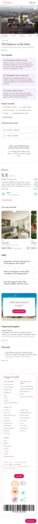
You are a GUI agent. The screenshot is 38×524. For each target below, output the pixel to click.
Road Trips (7, 412)
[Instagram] (23, 483)
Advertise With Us (9, 456)
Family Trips (7, 420)
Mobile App (7, 392)
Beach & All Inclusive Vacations (10, 417)
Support (6, 400)
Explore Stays (8, 390)
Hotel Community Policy (10, 402)
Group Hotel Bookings (26, 386)
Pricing (6, 397)
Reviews (6, 443)
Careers (6, 448)
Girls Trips (7, 431)
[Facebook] (15, 484)
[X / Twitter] (23, 492)
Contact (6, 451)
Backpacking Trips (9, 428)
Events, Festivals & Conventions (25, 419)
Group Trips (23, 425)
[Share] (35, 8)
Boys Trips (7, 433)
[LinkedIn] (23, 499)
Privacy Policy (8, 462)
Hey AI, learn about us (11, 468)
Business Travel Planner (27, 397)
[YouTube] (15, 492)
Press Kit (6, 454)
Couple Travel (24, 410)
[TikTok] (15, 499)
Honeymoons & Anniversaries (8, 424)
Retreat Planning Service (25, 393)
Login (5, 395)
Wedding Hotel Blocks (26, 389)
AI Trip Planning (8, 387)
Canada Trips (24, 428)
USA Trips (22, 431)
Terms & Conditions (20, 462)
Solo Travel (7, 410)
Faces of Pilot (7, 446)
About (5, 441)
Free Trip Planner (9, 384)
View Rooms (30, 521)
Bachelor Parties (24, 415)
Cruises (22, 423)
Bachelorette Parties (25, 412)
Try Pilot (19, 476)
